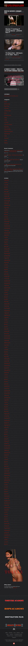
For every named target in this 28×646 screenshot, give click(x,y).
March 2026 (6, 191)
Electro (5, 113)
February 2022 (6, 303)
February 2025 (6, 221)
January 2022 (6, 306)
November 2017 (7, 420)
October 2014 (6, 505)
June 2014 (6, 514)
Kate (5, 164)
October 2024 (6, 230)
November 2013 (7, 530)
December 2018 (7, 390)
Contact (11, 634)
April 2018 (6, 409)
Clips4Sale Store (18, 634)
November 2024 (7, 228)
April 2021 (6, 326)
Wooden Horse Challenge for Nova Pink (14, 164)
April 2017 (6, 436)
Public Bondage (7, 133)
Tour (14, 632)
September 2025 (7, 205)
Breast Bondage (7, 103)
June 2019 (6, 377)
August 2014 (6, 509)
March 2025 (6, 219)
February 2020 (6, 358)
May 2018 (6, 406)
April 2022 (6, 299)
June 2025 (6, 212)
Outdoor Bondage (7, 129)
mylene (5, 155)
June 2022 (6, 294)
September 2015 (7, 480)
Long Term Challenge (16, 56)
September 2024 (7, 232)
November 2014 (7, 502)
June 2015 (6, 486)
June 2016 (6, 459)
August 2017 (6, 427)
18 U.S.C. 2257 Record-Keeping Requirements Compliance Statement (14, 640)
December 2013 (7, 528)
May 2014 (6, 516)
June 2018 (6, 404)
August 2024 (6, 235)
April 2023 (6, 271)
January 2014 (6, 525)
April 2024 (6, 244)
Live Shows (6, 122)
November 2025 (7, 200)
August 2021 (6, 317)
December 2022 (7, 280)
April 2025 (6, 216)
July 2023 (6, 264)
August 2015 (6, 482)
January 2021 (6, 333)
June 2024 (6, 239)
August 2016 (6, 454)
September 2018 (7, 397)
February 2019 (6, 386)
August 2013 (6, 537)
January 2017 (6, 443)
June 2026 (6, 184)
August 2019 (6, 372)
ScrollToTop (14, 628)
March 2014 (6, 521)
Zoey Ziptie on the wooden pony (13, 159)
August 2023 (6, 262)
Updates (5, 140)
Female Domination (7, 115)
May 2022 (6, 296)
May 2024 (6, 241)
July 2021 (6, 319)
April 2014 (6, 518)
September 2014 (7, 507)
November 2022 (7, 283)
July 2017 (6, 429)
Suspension (6, 138)
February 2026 (6, 193)
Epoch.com (15, 587)
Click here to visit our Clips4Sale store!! (11, 95)
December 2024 (7, 225)
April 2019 (6, 381)
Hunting (5, 119)
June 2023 (6, 267)
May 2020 (6, 351)
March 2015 (6, 493)
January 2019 (6, 388)
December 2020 (7, 335)
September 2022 (7, 287)
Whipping (13, 34)
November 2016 (7, 448)
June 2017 (6, 431)
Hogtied (5, 117)
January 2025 (6, 223)
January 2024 (6, 251)
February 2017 (6, 441)
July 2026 (6, 182)
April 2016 (6, 464)
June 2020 (6, 349)
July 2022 (6, 292)
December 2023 (7, 253)
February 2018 (6, 413)
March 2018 (6, 411)
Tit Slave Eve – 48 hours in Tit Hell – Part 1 (14, 54)
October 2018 (6, 395)
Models (18, 632)
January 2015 (6, 498)
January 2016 (6, 470)
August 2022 (6, 290)
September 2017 (7, 425)
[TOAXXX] (14, 5)
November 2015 (7, 475)
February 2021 (6, 331)
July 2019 (6, 374)
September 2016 (7, 452)
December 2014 (7, 500)
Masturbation (6, 126)
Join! (22, 632)
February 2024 (6, 248)
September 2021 (7, 315)
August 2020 (6, 345)
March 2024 (6, 246)
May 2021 (6, 324)
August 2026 (6, 180)
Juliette (18, 35)
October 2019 (6, 367)
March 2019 (6, 383)
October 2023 (6, 258)
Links (7, 634)
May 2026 (6, 187)
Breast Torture (6, 106)
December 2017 (7, 418)
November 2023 (7, 255)
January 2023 (6, 278)
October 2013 (6, 532)
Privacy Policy (10, 635)
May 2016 (6, 461)
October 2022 (6, 285)
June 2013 (6, 541)
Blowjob (5, 101)
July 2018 (6, 402)
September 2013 (7, 535)
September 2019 (7, 370)
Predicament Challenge (8, 131)
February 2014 (6, 523)
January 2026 (6, 196)
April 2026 (6, 189)
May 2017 (6, 434)
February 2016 (6, 468)
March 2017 (6, 438)
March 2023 (6, 274)
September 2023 (7, 260)
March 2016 (6, 466)
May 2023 (6, 269)
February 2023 (6, 276)
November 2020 (7, 338)
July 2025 (6, 209)
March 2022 (6, 301)
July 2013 (6, 539)
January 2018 (6, 415)
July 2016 (6, 457)
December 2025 (7, 198)
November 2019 (7, 365)
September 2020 (7, 342)
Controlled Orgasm (7, 110)
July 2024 (6, 237)
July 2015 (6, 484)
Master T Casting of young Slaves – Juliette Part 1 (14, 30)
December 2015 (7, 473)
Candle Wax (6, 108)
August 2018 (6, 399)
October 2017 (6, 422)
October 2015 (6, 477)
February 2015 (6, 496)
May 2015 (6, 489)
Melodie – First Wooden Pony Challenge (15, 155)
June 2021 (6, 322)
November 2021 (7, 310)
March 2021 (6, 328)
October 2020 (6, 340)
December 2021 (7, 308)
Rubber (5, 135)
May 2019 (6, 379)
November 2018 (7, 393)
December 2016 (7, 445)
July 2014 (6, 512)
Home (16, 11)
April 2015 (6, 491)
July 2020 (6, 347)
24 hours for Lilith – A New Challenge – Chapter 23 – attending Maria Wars (14, 151)
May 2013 (6, 544)
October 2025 (6, 203)
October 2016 (6, 450)
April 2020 (6, 354)
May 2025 (6, 214)
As (4, 169)
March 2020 (6, 356)
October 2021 (6, 312)
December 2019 (7, 363)
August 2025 (6, 207)
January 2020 (6, 361)
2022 (19, 11)
